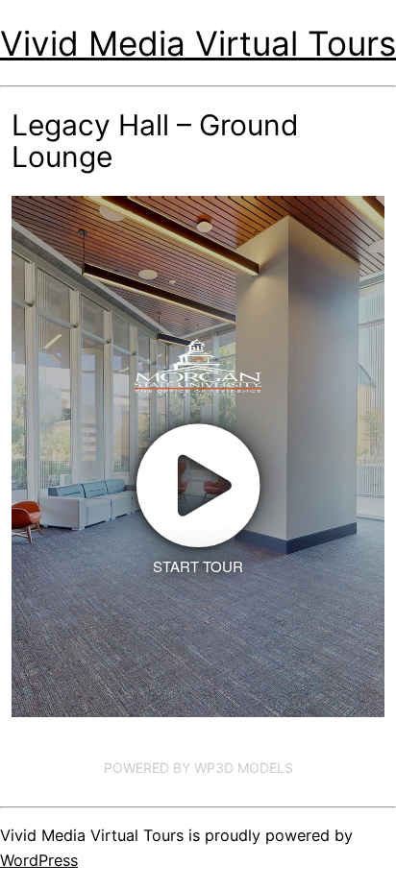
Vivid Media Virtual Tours (198, 43)
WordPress (39, 860)
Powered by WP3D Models (198, 767)
